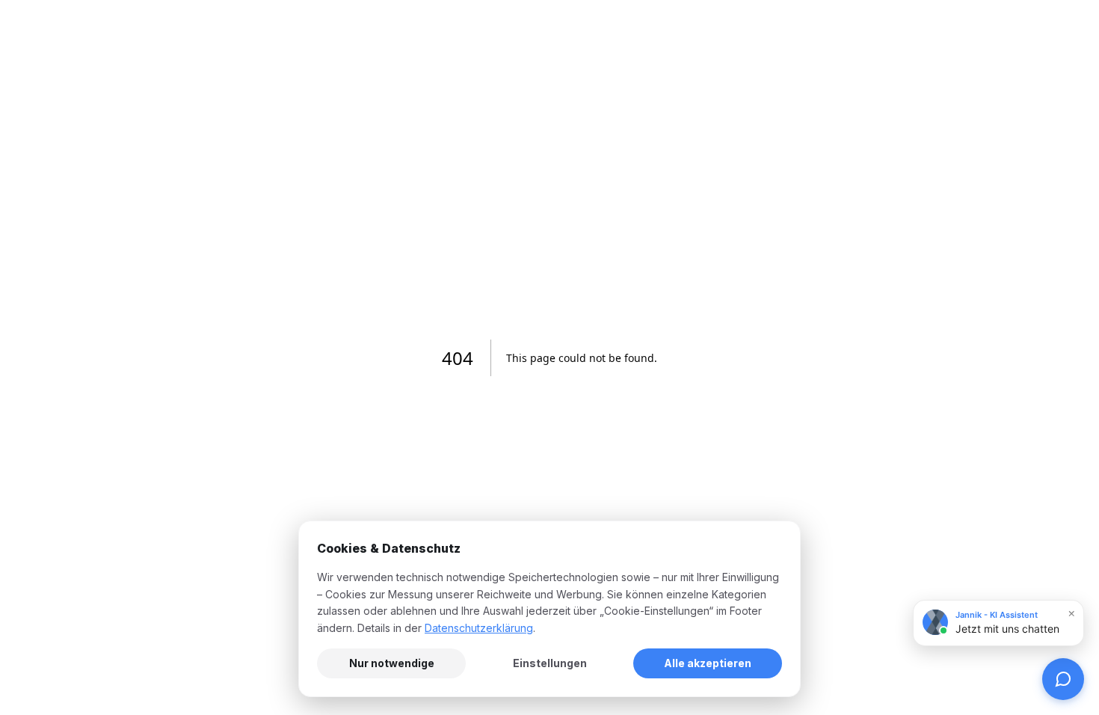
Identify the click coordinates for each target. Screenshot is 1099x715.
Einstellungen (550, 663)
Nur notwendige (391, 663)
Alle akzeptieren (707, 663)
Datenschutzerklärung (479, 628)
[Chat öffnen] (1063, 679)
